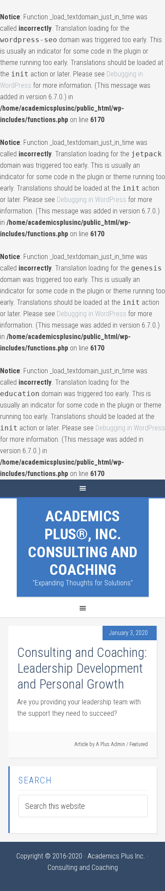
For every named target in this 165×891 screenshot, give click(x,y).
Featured (138, 744)
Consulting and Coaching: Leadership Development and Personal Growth (82, 668)
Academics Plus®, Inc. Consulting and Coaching (82, 542)
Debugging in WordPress (91, 199)
